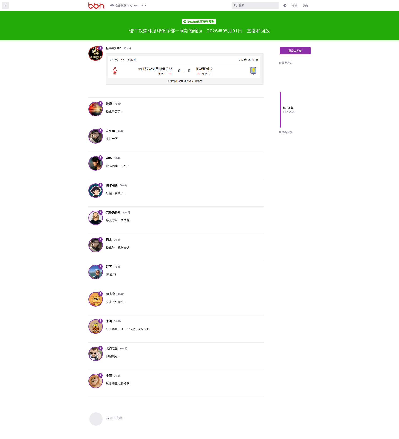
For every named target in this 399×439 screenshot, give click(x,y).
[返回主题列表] (5, 5)
